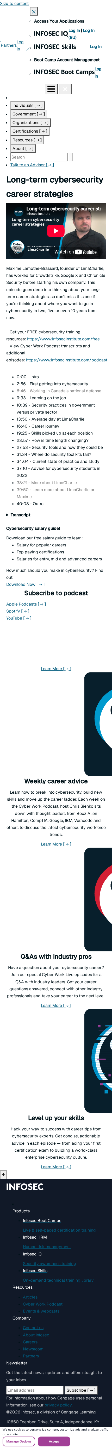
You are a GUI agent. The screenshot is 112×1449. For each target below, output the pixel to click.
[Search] (71, 157)
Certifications (30, 131)
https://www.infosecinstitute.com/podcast (66, 360)
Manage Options (19, 1441)
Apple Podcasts (26, 604)
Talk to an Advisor (32, 165)
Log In (75, 30)
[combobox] (39, 157)
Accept (54, 1441)
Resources (27, 140)
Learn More (73, 668)
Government (29, 114)
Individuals (28, 105)
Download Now (47, 584)
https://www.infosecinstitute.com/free (63, 339)
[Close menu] (65, 89)
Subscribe (81, 1390)
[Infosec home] (22, 88)
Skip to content (14, 3)
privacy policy (58, 1405)
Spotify (17, 611)
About (23, 148)
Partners (9, 45)
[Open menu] (51, 89)
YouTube (19, 618)
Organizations (31, 122)
